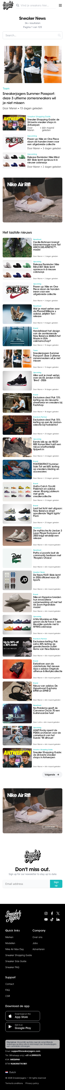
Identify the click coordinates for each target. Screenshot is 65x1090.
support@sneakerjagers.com (25, 1051)
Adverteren (38, 949)
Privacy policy (32, 1083)
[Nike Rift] (32, 200)
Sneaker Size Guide (15, 961)
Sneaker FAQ (12, 967)
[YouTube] (46, 919)
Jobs (35, 943)
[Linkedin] (58, 919)
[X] (58, 913)
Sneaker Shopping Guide (18, 955)
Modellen (10, 943)
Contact (9, 983)
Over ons (37, 937)
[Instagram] (46, 913)
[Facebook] (52, 913)
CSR (7, 996)
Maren (13, 108)
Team (6, 88)
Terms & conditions (14, 1083)
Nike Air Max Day (14, 949)
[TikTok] (52, 919)
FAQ (7, 989)
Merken (9, 937)
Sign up (56, 884)
